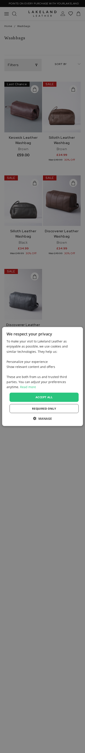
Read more (28, 387)
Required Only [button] (44, 408)
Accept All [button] (44, 397)
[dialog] (42, 376)
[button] (42, 418)
